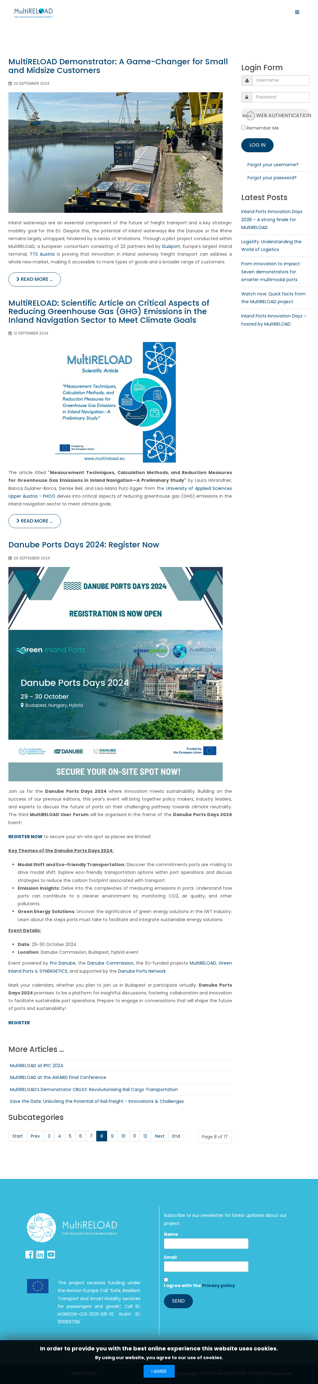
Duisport (171, 246)
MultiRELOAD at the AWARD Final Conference (58, 1077)
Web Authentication (282, 115)
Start (17, 1136)
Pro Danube (63, 963)
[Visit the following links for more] (29, 1254)
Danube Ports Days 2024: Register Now (83, 544)
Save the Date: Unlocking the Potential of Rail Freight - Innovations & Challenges (97, 1101)
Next (160, 1136)
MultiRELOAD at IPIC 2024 (36, 1065)
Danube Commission (110, 963)
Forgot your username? (273, 165)
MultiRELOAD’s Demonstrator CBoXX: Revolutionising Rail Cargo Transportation (94, 1089)
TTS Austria (42, 254)
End (176, 1136)
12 (145, 1136)
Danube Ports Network (142, 971)
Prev (35, 1136)
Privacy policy (218, 1285)
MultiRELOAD (203, 963)
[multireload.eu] (33, 12)
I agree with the (199, 1285)
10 (123, 1136)
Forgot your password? (272, 178)
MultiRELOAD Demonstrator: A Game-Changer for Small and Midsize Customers (118, 66)
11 (134, 1136)
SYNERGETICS (53, 971)
